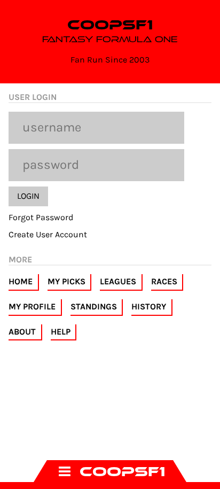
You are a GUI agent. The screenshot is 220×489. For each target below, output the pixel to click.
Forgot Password (41, 217)
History (148, 306)
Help (60, 332)
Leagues (118, 281)
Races (164, 281)
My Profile (32, 306)
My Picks (66, 281)
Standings (93, 306)
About (22, 332)
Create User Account (48, 234)
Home (21, 281)
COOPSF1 (110, 25)
